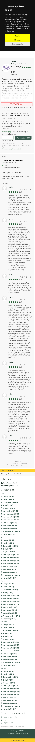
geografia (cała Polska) (10, 717)
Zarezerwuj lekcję (18, 740)
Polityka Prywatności (21, 733)
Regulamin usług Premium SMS (11, 149)
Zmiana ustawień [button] (17, 44)
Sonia (11, 275)
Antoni (11, 219)
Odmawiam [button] (17, 40)
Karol (10, 436)
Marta (11, 362)
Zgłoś (19, 461)
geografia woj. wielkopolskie (11, 720)
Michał (11, 187)
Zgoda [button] (17, 36)
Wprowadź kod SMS (23, 138)
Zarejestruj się (6, 132)
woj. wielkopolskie (13, 483)
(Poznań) (21, 64)
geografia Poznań (8, 723)
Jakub (11, 297)
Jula (10, 394)
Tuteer (14, 61)
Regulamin (11, 733)
